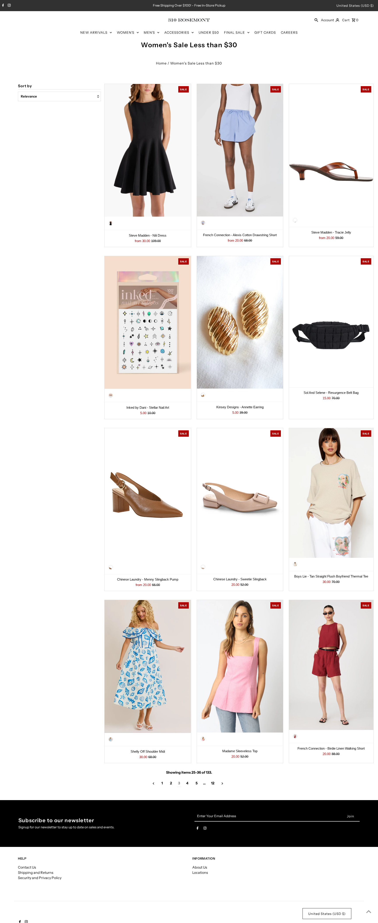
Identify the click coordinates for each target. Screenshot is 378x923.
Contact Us (27, 867)
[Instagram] (9, 5)
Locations (200, 872)
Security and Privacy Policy (39, 878)
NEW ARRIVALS (93, 32)
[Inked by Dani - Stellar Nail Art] (148, 322)
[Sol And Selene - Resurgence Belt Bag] (331, 321)
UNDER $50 (209, 32)
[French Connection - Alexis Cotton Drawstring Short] (240, 150)
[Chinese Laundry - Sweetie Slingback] (240, 494)
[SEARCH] (316, 19)
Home (161, 63)
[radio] (111, 223)
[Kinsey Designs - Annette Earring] (240, 322)
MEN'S (149, 32)
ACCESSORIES (176, 32)
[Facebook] (2, 5)
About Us (199, 867)
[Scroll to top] (369, 911)
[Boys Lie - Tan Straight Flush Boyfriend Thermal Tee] (331, 493)
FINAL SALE (234, 32)
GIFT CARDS (265, 32)
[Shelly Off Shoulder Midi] (148, 666)
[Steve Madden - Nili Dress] (148, 150)
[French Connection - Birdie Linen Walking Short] (331, 665)
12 (212, 783)
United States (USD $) (355, 5)
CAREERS (289, 32)
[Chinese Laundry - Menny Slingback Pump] (148, 494)
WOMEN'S (125, 32)
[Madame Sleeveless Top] (240, 666)
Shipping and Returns (35, 872)
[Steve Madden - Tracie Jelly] (331, 149)
